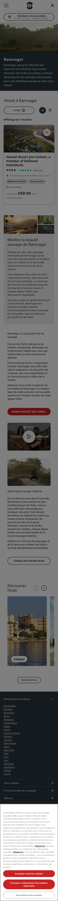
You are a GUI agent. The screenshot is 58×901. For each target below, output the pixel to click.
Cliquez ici (39, 846)
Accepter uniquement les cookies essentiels (29, 884)
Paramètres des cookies (29, 895)
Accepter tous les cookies (29, 873)
